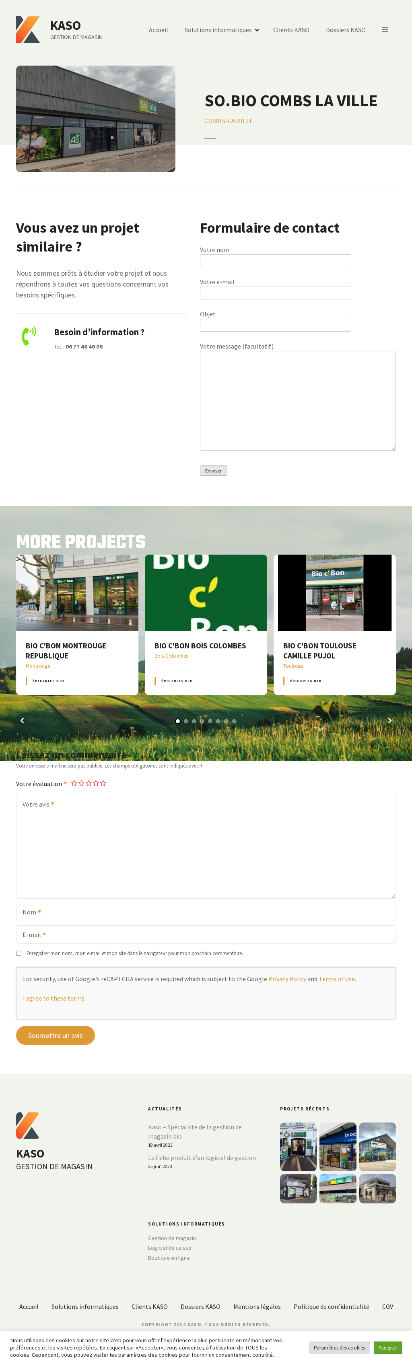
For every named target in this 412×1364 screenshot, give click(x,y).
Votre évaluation (39, 784)
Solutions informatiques (218, 30)
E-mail (29, 935)
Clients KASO (291, 30)
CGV (387, 1306)
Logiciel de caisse (170, 1247)
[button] (22, 720)
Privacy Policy (287, 979)
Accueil (158, 30)
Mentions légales (257, 1306)
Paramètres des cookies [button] (339, 1347)
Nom (26, 913)
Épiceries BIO (48, 681)
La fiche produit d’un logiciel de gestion (202, 1158)
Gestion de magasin (172, 1238)
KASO (65, 25)
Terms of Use (337, 979)
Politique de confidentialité (331, 1306)
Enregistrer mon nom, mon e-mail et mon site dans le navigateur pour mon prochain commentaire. (135, 953)
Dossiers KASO (346, 30)
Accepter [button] (388, 1347)
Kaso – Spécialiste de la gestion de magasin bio (195, 1132)
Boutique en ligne (169, 1257)
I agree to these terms (53, 998)
